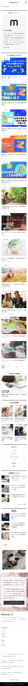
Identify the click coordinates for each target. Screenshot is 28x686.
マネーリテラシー (14, 457)
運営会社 (4, 645)
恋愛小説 (14, 463)
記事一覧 (4, 636)
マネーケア (14, 453)
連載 (3, 634)
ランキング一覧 (21, 504)
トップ (3, 643)
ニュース (14, 450)
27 (16, 367)
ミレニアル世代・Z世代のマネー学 (14, 602)
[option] (14, 386)
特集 (14, 466)
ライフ (14, 460)
